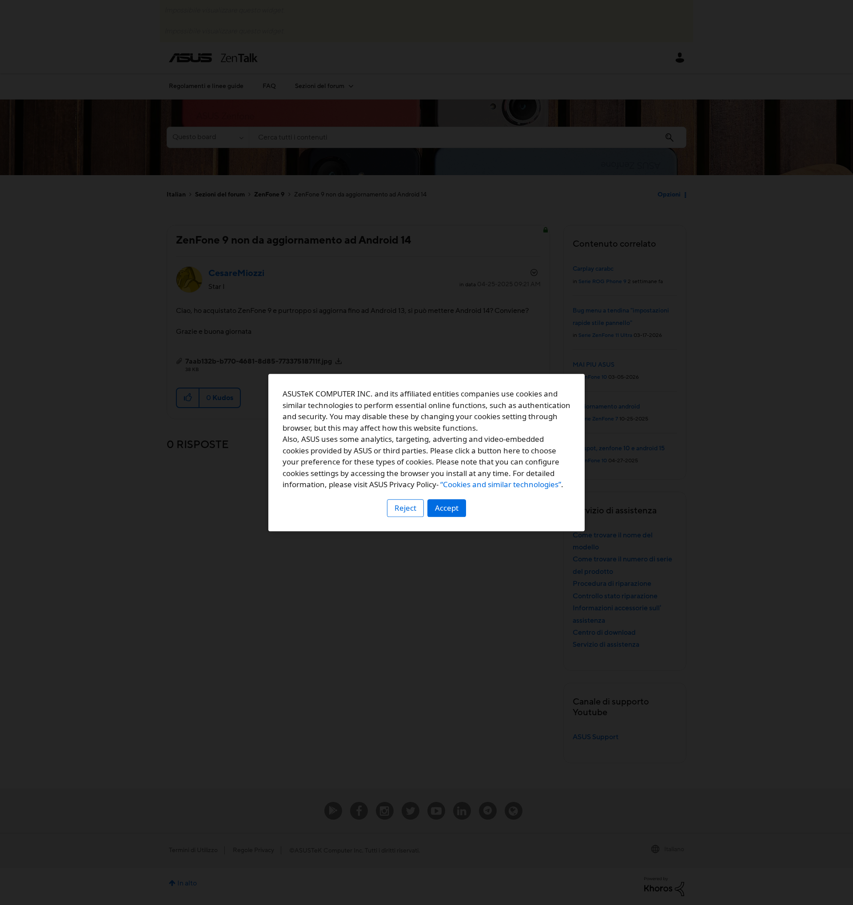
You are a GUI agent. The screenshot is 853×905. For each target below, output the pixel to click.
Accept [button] (446, 508)
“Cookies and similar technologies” (500, 484)
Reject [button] (405, 508)
